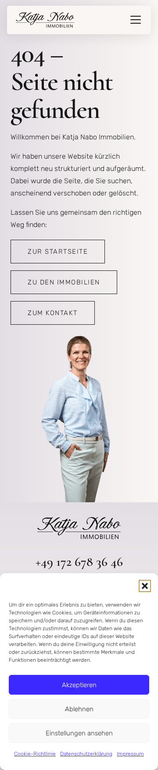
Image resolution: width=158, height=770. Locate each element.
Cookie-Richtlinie (35, 754)
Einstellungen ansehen (79, 733)
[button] (144, 586)
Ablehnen (79, 709)
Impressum (130, 754)
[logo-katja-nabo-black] (45, 20)
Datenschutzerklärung (86, 754)
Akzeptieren (79, 685)
